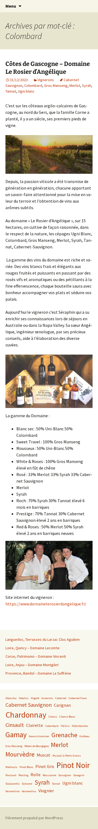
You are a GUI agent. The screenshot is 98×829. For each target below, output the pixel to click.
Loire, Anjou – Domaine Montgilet (32, 664)
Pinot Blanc (26, 767)
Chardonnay (25, 715)
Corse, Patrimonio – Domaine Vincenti (35, 656)
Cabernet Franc (78, 698)
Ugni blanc (26, 91)
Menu (10, 6)
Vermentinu (29, 791)
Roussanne (49, 775)
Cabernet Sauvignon (28, 704)
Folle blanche (80, 726)
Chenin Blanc (67, 716)
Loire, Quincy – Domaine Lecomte (32, 647)
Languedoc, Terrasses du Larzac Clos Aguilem (42, 639)
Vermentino (12, 791)
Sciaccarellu (12, 783)
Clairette (34, 725)
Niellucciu (11, 767)
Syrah (86, 85)
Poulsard (10, 775)
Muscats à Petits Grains (67, 755)
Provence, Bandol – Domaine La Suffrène (38, 673)
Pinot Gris (44, 766)
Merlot (74, 85)
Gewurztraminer (39, 736)
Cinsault (14, 724)
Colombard (33, 85)
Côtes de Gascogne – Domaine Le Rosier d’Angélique (47, 67)
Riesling (23, 775)
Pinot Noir (73, 765)
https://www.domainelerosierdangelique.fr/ (45, 603)
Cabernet (60, 698)
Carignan (62, 705)
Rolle (35, 774)
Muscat (43, 755)
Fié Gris (65, 726)
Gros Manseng (56, 85)
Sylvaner (27, 783)
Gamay (16, 734)
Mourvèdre (20, 754)
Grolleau (84, 736)
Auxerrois (47, 698)
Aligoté (35, 698)
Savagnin (78, 775)
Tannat (10, 91)
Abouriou (11, 698)
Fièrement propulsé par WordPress (34, 817)
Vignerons (46, 79)
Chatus (52, 716)
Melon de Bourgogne (36, 746)
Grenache (64, 735)
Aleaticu (24, 698)
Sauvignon (64, 775)
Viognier (46, 790)
